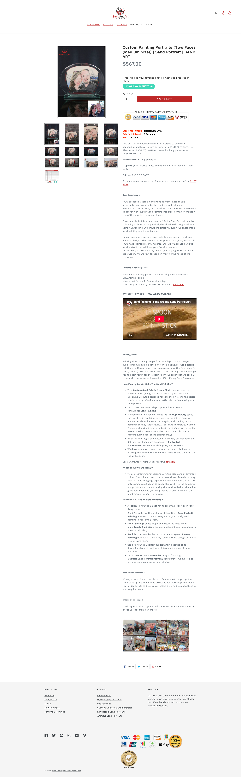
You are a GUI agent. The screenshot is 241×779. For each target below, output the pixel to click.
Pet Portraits (104, 703)
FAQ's (47, 703)
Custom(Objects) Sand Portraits (114, 707)
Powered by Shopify (72, 771)
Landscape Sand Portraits (111, 711)
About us (49, 695)
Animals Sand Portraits (109, 715)
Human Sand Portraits (109, 699)
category (170, 461)
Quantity (128, 93)
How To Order (52, 707)
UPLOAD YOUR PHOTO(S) (139, 86)
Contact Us (50, 699)
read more (178, 284)
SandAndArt (57, 771)
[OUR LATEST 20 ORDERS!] (156, 651)
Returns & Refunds (54, 711)
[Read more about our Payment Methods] (156, 124)
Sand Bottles (104, 695)
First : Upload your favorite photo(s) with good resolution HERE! (156, 79)
